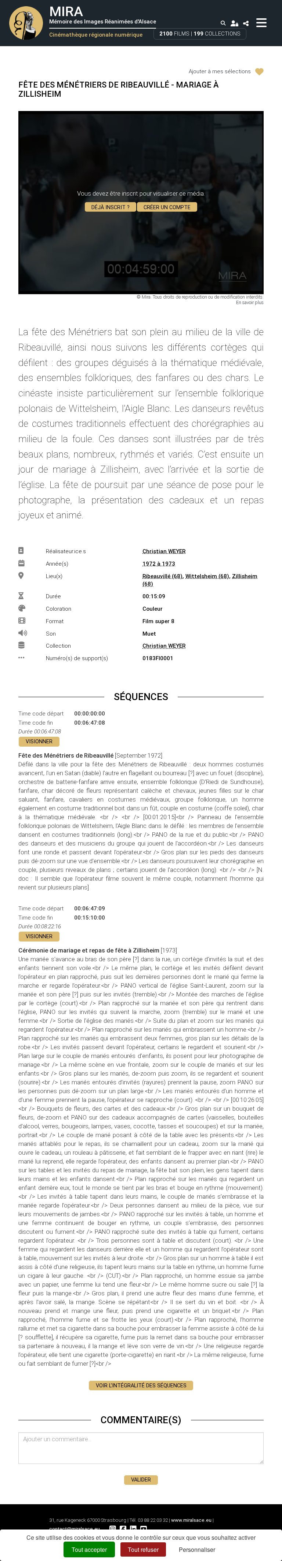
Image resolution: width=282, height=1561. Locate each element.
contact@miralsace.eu (74, 1529)
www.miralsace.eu (191, 1520)
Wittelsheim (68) (207, 576)
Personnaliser (197, 1549)
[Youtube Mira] (143, 1529)
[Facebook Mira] (123, 1529)
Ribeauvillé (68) (162, 576)
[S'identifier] (234, 23)
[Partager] (246, 23)
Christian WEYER (163, 551)
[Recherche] (223, 23)
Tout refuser (143, 1549)
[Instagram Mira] (112, 1529)
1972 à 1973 (158, 564)
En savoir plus (250, 302)
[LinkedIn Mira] (133, 1529)
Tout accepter (89, 1549)
